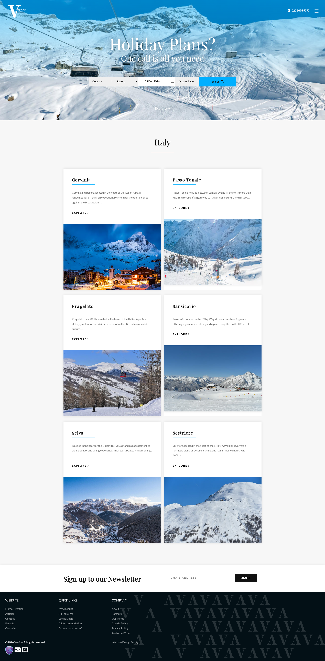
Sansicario (184, 306)
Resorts (9, 623)
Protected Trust (121, 633)
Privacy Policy (120, 628)
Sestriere (183, 433)
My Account (66, 608)
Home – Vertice (14, 608)
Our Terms (118, 618)
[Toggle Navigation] (317, 10)
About (115, 608)
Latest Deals (66, 618)
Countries (11, 628)
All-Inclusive (66, 613)
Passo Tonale (187, 179)
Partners (117, 613)
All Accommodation (70, 623)
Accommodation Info (71, 628)
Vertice (18, 642)
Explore (161, 108)
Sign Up (246, 577)
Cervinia (81, 179)
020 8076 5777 (300, 10)
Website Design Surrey (125, 642)
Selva (78, 433)
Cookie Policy (120, 623)
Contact (10, 618)
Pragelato (83, 306)
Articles (9, 613)
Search (216, 81)
